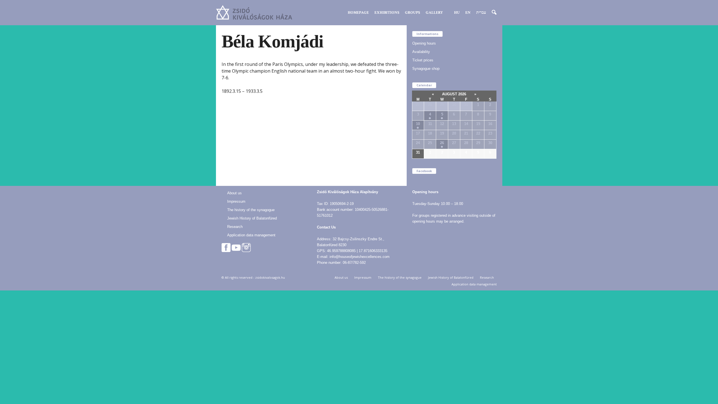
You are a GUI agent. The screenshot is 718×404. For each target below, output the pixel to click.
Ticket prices (422, 60)
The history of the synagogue (251, 210)
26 (442, 143)
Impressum (236, 201)
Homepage (358, 12)
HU (457, 12)
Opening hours (424, 43)
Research (235, 227)
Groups (412, 12)
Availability (421, 52)
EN (468, 12)
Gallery (434, 12)
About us (234, 193)
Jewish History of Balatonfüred (252, 218)
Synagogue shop (425, 68)
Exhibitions (386, 12)
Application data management (251, 235)
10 (418, 124)
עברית (481, 12)
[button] (494, 12)
